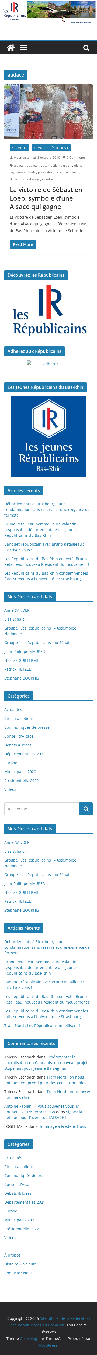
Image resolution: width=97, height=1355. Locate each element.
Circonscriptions (19, 718)
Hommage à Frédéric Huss (62, 1126)
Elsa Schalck (15, 619)
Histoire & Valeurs (20, 1264)
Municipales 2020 (20, 771)
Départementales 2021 (24, 753)
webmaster (22, 157)
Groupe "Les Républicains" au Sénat (37, 642)
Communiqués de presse (51, 148)
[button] (48, 111)
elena (78, 165)
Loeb (31, 172)
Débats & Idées (18, 745)
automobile (49, 165)
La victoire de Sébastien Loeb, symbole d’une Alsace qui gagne (46, 198)
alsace (19, 165)
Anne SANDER (17, 610)
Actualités (19, 148)
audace (32, 165)
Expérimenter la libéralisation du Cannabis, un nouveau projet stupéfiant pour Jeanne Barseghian (46, 1062)
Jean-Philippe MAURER (24, 651)
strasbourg (31, 179)
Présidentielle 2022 (21, 780)
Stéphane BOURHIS (21, 678)
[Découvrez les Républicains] (48, 311)
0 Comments (76, 157)
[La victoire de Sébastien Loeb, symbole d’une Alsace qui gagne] (48, 111)
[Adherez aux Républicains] (48, 367)
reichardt (71, 172)
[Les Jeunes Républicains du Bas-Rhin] (48, 436)
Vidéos (10, 789)
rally (58, 172)
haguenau (17, 172)
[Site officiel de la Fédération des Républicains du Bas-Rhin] (48, 4)
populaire (45, 172)
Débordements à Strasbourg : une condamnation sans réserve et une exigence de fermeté (47, 509)
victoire (47, 179)
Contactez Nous (18, 1272)
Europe (10, 762)
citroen (66, 165)
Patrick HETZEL (17, 669)
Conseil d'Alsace (18, 736)
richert (15, 179)
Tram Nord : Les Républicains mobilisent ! (42, 1025)
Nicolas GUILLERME (21, 660)
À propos (12, 1255)
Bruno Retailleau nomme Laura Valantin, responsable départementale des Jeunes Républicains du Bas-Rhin (41, 529)
